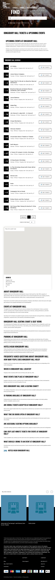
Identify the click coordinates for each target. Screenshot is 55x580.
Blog (5, 561)
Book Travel (42, 7)
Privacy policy (25, 577)
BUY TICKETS (45, 67)
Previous (23, 217)
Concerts (15, 7)
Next (33, 217)
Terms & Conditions (17, 577)
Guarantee (6, 566)
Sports (22, 7)
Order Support (25, 561)
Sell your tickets (31, 7)
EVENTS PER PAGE (25, 222)
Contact (42, 566)
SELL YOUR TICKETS (8, 564)
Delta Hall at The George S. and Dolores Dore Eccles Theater (13, 524)
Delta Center (32, 523)
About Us (43, 564)
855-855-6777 (6, 7)
